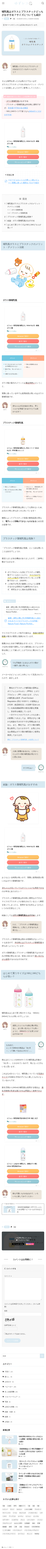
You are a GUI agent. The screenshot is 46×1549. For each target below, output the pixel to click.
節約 (33, 1523)
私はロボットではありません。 (16, 1334)
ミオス (5, 1516)
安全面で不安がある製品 (18, 107)
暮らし (8, 1376)
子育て (6, 19)
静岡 (10, 1527)
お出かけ (9, 1381)
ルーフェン (21, 1534)
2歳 (34, 1506)
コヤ (41, 1513)
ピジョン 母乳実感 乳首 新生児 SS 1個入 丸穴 (22, 1118)
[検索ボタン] (43, 3)
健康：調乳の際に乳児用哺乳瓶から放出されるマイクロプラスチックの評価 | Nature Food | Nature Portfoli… (23, 609)
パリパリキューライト (9, 1534)
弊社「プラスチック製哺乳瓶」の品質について (23, 739)
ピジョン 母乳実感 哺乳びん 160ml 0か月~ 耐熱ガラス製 (23, 326)
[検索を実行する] (42, 1356)
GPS (15, 1506)
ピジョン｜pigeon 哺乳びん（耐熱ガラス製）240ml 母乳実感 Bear (22, 1165)
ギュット (29, 1534)
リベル (15, 1513)
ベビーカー (10, 1386)
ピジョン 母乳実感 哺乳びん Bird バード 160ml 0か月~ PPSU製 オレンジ (23, 449)
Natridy (37, 1534)
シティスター (31, 1520)
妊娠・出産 (10, 1411)
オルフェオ (22, 1513)
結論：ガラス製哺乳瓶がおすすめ (21, 220)
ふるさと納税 (28, 1509)
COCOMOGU (36, 1527)
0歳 (14, 19)
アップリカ (12, 1516)
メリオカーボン (32, 1513)
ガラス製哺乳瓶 (17, 209)
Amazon (26, 1527)
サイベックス (6, 1513)
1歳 (29, 1506)
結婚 (7, 1416)
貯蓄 (38, 1523)
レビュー (5, 1509)
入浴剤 (9, 1506)
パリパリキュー (17, 1530)
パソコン (39, 1520)
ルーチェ (20, 1516)
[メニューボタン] (3, 3)
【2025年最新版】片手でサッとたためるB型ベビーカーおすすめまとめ (29, 1209)
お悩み (8, 1421)
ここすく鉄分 (6, 1530)
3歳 (38, 1506)
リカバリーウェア (12, 1396)
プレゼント (38, 1509)
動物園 (5, 1527)
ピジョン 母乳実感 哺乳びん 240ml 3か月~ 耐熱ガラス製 (23, 142)
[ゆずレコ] (23, 3)
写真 (7, 1401)
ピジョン (28, 1516)
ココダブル (15, 1520)
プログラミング (7, 1523)
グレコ (22, 1520)
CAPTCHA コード (10, 1325)
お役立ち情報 (11, 1406)
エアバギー (6, 1520)
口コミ (12, 1509)
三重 (15, 1527)
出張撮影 (27, 1523)
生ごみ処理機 (11, 1391)
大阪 (20, 1527)
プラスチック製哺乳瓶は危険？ (20, 216)
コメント (8, 1276)
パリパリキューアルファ (31, 1530)
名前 (5, 1311)
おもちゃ (19, 1509)
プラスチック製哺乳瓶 (19, 213)
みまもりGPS (18, 1523)
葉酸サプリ (22, 1506)
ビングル (36, 1516)
